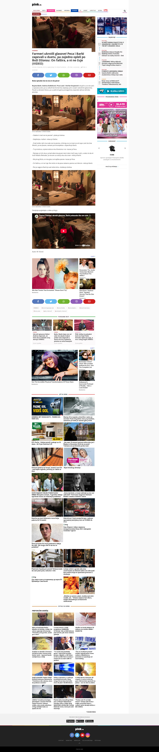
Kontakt (61, 740)
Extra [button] (100, 10)
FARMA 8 (36, 308)
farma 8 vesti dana (84, 308)
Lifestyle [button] (93, 10)
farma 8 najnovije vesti (48, 308)
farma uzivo (37, 311)
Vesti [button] (44, 10)
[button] (34, 328)
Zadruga (51, 10)
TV (80, 10)
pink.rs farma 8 (47, 311)
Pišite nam (98, 740)
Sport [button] (85, 10)
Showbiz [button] (59, 10)
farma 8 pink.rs (72, 308)
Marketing (69, 740)
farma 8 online (61, 308)
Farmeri (74, 10)
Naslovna (36, 10)
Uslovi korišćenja (87, 740)
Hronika (67, 10)
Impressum (77, 740)
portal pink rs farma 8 (60, 311)
